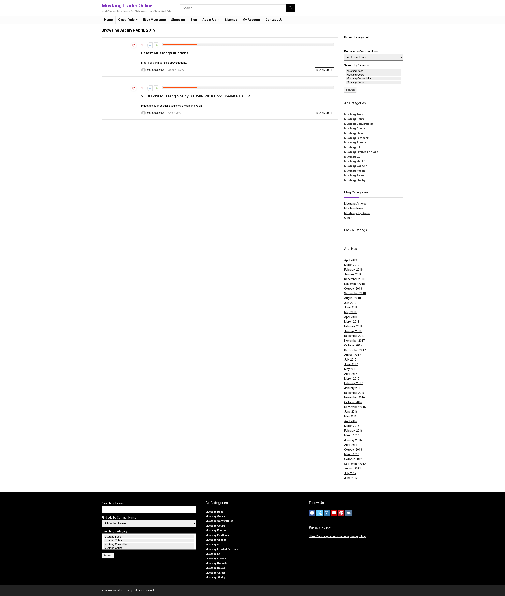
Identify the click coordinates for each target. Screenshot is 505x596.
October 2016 (353, 402)
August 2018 (352, 298)
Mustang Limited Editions (361, 152)
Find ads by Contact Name (361, 51)
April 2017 (350, 374)
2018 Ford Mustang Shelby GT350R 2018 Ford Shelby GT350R (195, 96)
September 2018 (355, 293)
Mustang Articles (355, 203)
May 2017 (350, 369)
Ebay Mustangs (154, 20)
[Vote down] (150, 45)
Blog (193, 20)
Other (348, 218)
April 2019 (350, 260)
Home (108, 20)
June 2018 (351, 307)
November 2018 (354, 284)
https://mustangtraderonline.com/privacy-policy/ (337, 536)
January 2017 (353, 388)
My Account (251, 20)
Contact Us (274, 20)
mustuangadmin (155, 69)
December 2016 (354, 393)
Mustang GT (352, 147)
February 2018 (353, 326)
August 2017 (352, 355)
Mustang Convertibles (358, 123)
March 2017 (351, 378)
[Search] (290, 8)
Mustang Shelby (354, 180)
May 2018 (350, 312)
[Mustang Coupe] (373, 82)
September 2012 (355, 464)
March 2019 (351, 265)
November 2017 (354, 340)
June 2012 (351, 478)
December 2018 (354, 279)
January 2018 (353, 331)
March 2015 (351, 435)
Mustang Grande (355, 142)
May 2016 (350, 416)
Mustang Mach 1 (355, 161)
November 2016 (354, 397)
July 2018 (350, 303)
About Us (209, 20)
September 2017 (355, 350)
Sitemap (231, 20)
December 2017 (354, 336)
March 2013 (351, 454)
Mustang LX (352, 156)
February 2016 (353, 430)
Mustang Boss (353, 114)
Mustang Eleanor (355, 133)
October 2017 (353, 345)
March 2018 (351, 321)
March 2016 (351, 426)
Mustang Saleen (354, 175)
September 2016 (355, 407)
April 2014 (350, 445)
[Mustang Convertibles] (373, 78)
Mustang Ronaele (355, 166)
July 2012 (350, 473)
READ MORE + (324, 69)
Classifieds (126, 20)
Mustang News (354, 208)
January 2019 (353, 274)
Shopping (178, 20)
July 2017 (350, 359)
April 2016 (350, 421)
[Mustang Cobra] (373, 74)
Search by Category (357, 65)
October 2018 (353, 288)
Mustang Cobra (354, 119)
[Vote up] (156, 45)
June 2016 (351, 411)
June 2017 (351, 364)
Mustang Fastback (356, 138)
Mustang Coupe (354, 128)
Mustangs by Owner (357, 213)
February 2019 (353, 269)
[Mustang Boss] (373, 71)
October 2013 (353, 449)
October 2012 (353, 459)
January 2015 (353, 440)
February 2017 (353, 383)
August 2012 (352, 468)
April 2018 (350, 317)
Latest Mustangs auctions (165, 53)
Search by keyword (356, 37)
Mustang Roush (354, 170)
